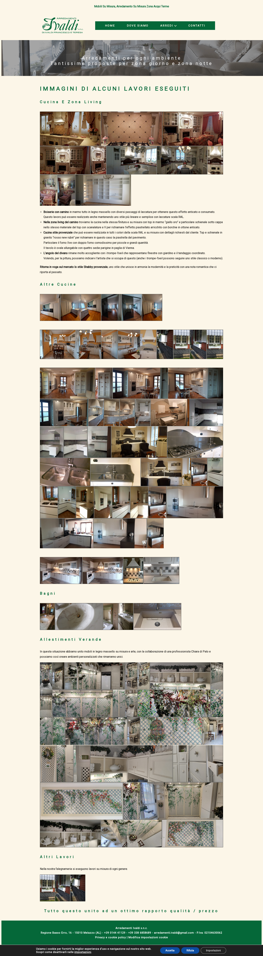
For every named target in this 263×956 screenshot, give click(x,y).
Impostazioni (213, 950)
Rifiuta (190, 950)
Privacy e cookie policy (110, 937)
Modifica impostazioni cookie (148, 937)
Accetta (169, 950)
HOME (110, 25)
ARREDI (166, 25)
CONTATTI (196, 25)
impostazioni (82, 952)
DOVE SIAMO (137, 25)
